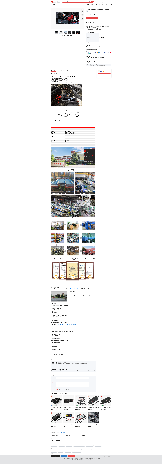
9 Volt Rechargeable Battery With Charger (79, 445)
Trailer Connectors (83, 435)
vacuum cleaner (68, 435)
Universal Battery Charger (89, 445)
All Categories (53, 4)
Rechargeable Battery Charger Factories (75, 449)
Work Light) (79, 324)
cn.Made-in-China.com (89, 459)
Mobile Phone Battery (61, 445)
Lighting (97, 435)
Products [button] (64, 1)
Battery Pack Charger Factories (87, 449)
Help (96, 4)
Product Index (95, 458)
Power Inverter (69, 324)
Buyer (92, 4)
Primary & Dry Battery (69, 445)
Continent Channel (91, 458)
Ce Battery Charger (95, 449)
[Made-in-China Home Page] (55, 2)
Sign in (110, 2)
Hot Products (63, 458)
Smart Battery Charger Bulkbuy (77, 451)
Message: (54, 382)
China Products (68, 458)
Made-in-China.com (77, 459)
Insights (99, 458)
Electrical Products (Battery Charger (61, 324)
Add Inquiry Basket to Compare (67, 35)
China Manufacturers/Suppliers (74, 458)
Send (57, 389)
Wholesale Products (81, 458)
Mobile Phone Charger (54, 445)
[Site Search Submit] (92, 2)
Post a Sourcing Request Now (74, 389)
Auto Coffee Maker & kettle (54, 435)
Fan (76, 324)
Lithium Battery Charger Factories (64, 449)
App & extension (101, 4)
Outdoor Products (73, 324)
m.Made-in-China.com (83, 459)
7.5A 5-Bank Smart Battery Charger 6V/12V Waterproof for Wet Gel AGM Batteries (92, 425)
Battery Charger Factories (54, 449)
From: (54, 378)
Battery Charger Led (102, 449)
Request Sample (100, 20)
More (51, 453)
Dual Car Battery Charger (98, 445)
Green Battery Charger (68, 451)
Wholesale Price (86, 458)
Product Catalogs (62, 432)
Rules (111, 4)
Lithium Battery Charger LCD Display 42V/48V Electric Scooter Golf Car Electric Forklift (68, 425)
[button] (89, 1)
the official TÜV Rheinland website (75, 288)
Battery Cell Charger (54, 451)
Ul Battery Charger (60, 451)
